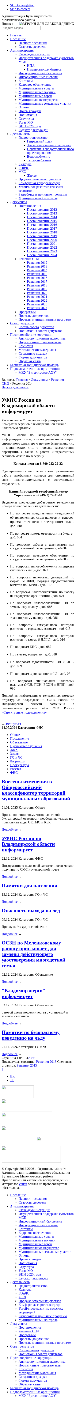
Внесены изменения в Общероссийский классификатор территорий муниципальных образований (36, 790)
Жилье (32, 175)
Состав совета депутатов (36, 327)
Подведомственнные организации (35, 368)
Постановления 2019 (42, 236)
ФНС (14, 772)
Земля (14, 753)
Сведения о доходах (33, 353)
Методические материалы (37, 350)
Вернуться (13, 724)
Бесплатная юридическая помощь (34, 365)
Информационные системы (38, 77)
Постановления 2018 (42, 232)
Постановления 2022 (42, 247)
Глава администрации (34, 54)
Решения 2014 (37, 270)
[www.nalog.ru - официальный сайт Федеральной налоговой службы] (18, 1097)
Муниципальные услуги (36, 88)
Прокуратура (19, 765)
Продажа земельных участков (40, 179)
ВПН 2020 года (30, 126)
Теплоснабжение (39, 160)
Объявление (19, 742)
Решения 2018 (37, 285)
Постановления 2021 (42, 243)
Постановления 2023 (42, 251)
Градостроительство (33, 137)
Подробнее (10, 829)
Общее (15, 734)
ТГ (12, 1080)
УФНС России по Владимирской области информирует (28, 844)
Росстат (15, 769)
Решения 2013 (37, 266)
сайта (23, 1184)
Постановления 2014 (42, 217)
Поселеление (19, 738)
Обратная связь (30, 361)
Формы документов (33, 357)
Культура (25, 164)
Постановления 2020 (42, 240)
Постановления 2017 (42, 228)
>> (33, 1058)
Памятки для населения (29, 885)
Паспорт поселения (33, 43)
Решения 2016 (37, 278)
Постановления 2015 (42, 221)
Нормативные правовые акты (40, 342)
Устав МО (26, 122)
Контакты (26, 81)
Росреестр (17, 761)
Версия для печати (15, 387)
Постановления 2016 (42, 224)
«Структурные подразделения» (24, 712)
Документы (18, 202)
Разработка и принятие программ (43, 194)
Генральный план (39, 141)
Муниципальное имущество (39, 99)
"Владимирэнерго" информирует (23, 993)
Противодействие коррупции (31, 334)
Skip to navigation (22, 5)
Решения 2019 (37, 289)
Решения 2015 (37, 274)
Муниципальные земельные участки (45, 103)
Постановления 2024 (42, 255)
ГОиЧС (24, 168)
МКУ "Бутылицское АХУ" (38, 372)
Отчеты (24, 107)
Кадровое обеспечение (35, 84)
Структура (26, 118)
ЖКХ (22, 171)
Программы (27, 312)
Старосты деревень (32, 46)
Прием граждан (30, 111)
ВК (12, 1076)
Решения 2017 (37, 281)
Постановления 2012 (42, 209)
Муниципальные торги (35, 96)
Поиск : (7, 23)
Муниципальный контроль (38, 198)
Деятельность (20, 134)
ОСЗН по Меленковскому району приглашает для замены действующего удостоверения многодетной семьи (33, 954)
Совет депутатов (22, 323)
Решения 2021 (37, 296)
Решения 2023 (37, 304)
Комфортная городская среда (39, 183)
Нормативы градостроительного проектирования (50, 150)
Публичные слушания (26, 746)
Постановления (30, 206)
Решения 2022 (37, 300)
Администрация (22, 50)
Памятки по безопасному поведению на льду (31, 1035)
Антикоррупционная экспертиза (42, 338)
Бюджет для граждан (33, 130)
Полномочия (28, 115)
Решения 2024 (37, 308)
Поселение (18, 39)
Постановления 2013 (42, 213)
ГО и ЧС (16, 757)
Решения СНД (29, 259)
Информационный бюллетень (40, 73)
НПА (31, 65)
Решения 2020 (37, 293)
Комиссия (26, 346)
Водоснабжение (38, 156)
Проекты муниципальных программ (45, 319)
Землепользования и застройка (49, 145)
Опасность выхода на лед (31, 910)
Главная (16, 35)
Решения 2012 (37, 262)
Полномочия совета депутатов (40, 331)
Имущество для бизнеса (44, 69)
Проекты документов (34, 315)
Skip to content (20, 9)
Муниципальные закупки (37, 92)
